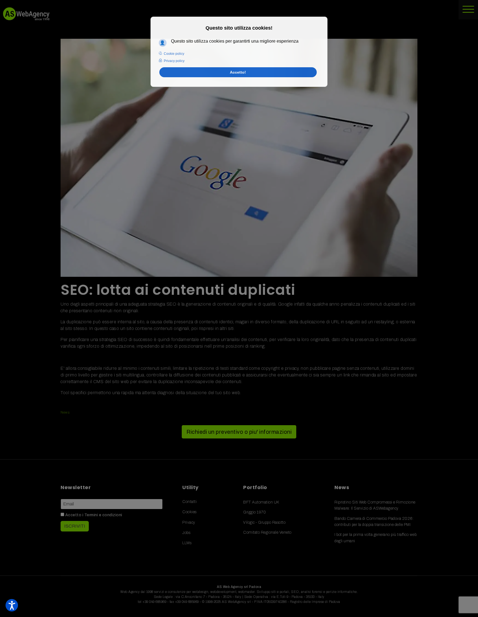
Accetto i (93, 515)
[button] (12, 605)
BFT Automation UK (261, 502)
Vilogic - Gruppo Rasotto (264, 522)
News (65, 412)
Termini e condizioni (103, 515)
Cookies (189, 512)
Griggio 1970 (254, 512)
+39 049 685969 (154, 602)
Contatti (189, 502)
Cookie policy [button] (174, 54)
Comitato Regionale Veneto (267, 532)
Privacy (188, 522)
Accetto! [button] (238, 72)
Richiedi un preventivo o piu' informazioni (239, 432)
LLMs (186, 543)
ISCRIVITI (74, 526)
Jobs (186, 533)
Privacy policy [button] (174, 61)
